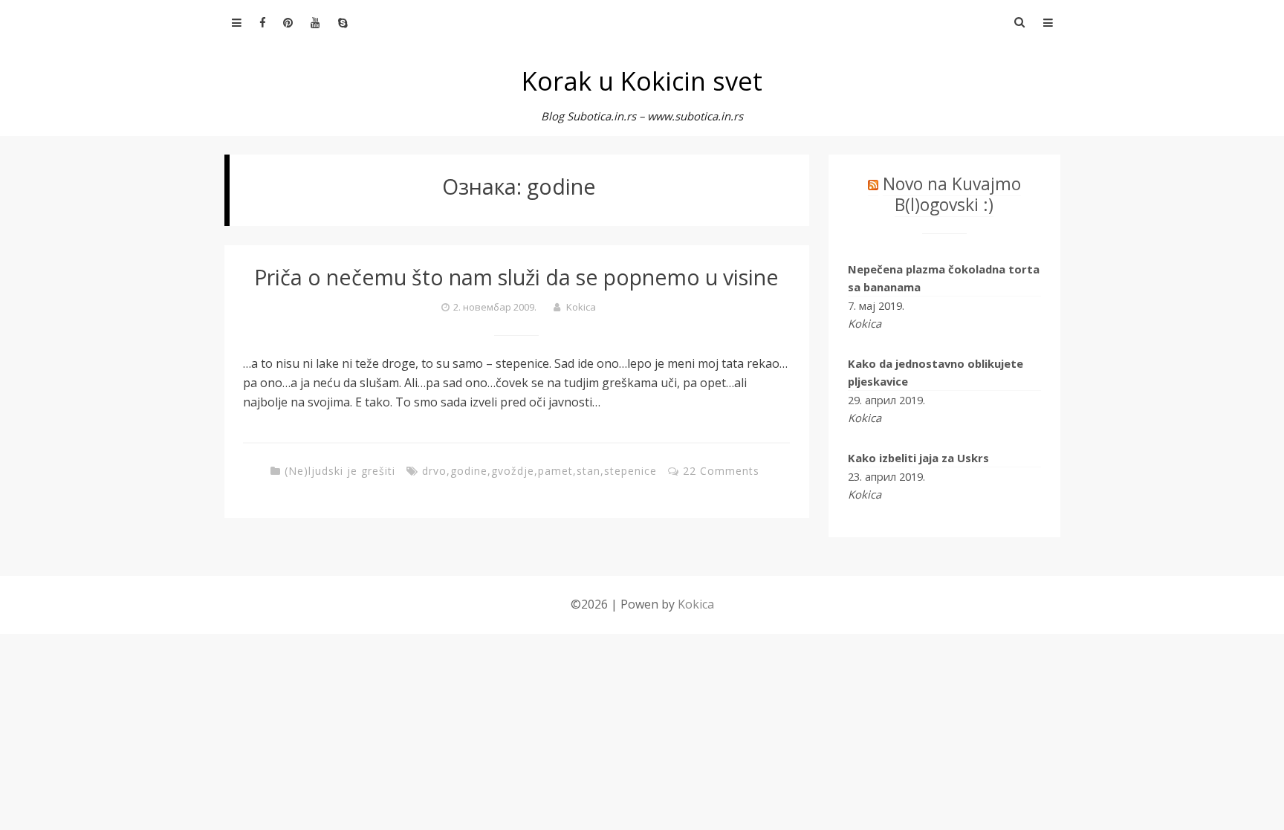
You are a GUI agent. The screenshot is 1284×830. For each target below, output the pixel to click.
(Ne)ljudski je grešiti (340, 471)
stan (588, 471)
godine (468, 471)
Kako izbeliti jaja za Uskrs (918, 457)
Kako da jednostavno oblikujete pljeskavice (935, 372)
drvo (434, 471)
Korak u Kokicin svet (642, 80)
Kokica (581, 307)
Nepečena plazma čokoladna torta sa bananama (944, 278)
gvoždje (512, 471)
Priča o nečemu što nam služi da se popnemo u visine (516, 276)
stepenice (630, 471)
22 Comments (721, 471)
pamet (555, 471)
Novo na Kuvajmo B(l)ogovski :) (952, 193)
